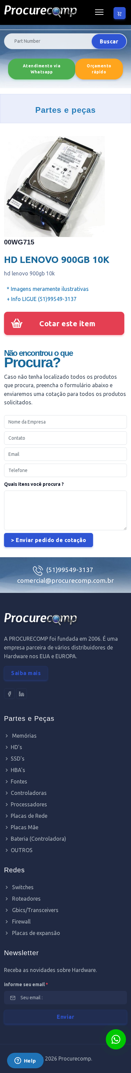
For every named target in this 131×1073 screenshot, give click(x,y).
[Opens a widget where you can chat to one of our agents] (25, 1061)
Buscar (109, 41)
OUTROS (22, 850)
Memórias (24, 736)
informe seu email (26, 984)
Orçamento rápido (99, 69)
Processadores (29, 804)
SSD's (18, 759)
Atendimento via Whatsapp (42, 69)
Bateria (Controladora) (38, 839)
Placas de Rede (29, 816)
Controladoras (29, 793)
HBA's (18, 770)
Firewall (21, 921)
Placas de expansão (35, 933)
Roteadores (26, 899)
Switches (22, 887)
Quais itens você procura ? (34, 484)
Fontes (19, 781)
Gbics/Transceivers (34, 910)
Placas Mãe (24, 827)
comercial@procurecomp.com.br (65, 580)
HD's (16, 747)
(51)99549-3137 (69, 569)
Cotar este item (67, 323)
